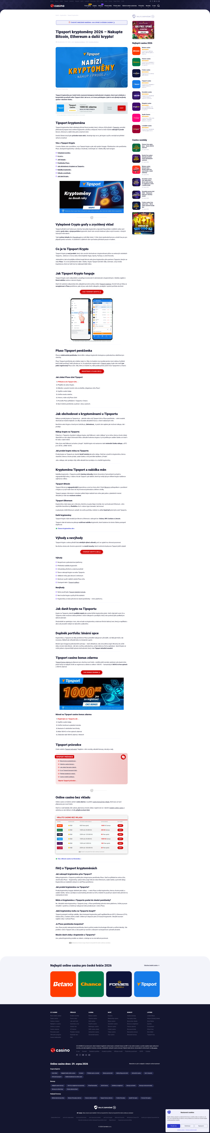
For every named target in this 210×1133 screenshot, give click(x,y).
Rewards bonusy (132, 1034)
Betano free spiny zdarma (74, 1098)
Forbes (61, 1)
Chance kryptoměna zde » (66, 528)
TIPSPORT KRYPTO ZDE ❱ (92, 552)
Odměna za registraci (117, 1085)
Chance (56, 1)
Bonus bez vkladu (132, 1021)
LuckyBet (87, 1)
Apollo (82, 1)
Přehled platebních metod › (68, 773)
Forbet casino (112, 1029)
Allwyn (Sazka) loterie (153, 1018)
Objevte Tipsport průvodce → (67, 780)
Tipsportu (116, 127)
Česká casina (54, 1018)
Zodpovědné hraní (55, 1117)
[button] (206, 1112)
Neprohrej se (112, 1120)
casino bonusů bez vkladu (101, 802)
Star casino (111, 1034)
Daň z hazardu (148, 1073)
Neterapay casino (94, 1026)
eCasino (81, 1073)
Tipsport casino (72, 106)
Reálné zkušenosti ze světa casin (73, 1076)
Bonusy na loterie (131, 1085)
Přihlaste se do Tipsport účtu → (68, 382)
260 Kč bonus (104, 1085)
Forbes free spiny (120, 1098)
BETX (98, 1)
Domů (57, 15)
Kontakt (84, 1051)
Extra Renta (150, 1021)
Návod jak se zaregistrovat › (68, 761)
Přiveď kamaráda (92, 1085)
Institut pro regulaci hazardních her (150, 1117)
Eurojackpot (150, 1026)
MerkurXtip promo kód (122, 1073)
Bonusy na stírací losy (57, 1089)
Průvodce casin (54, 1032)
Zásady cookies (181, 1129)
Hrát (63, 987)
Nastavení (201, 1126)
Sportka (149, 1024)
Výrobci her (73, 1026)
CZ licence (73, 1029)
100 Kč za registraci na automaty (75, 1085)
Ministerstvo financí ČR (133, 1117)
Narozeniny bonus (132, 1032)
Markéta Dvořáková (80, 42)
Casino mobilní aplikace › (67, 777)
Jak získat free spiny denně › (68, 767)
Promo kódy (108, 5)
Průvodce (141, 5)
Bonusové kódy (131, 1029)
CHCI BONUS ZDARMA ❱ (91, 672)
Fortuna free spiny (146, 1098)
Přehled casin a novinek (93, 1073)
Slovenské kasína (94, 1034)
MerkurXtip (92, 1)
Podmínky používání (131, 1051)
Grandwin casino (113, 1024)
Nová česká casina (55, 1016)
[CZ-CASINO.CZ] (57, 5)
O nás (154, 5)
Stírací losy (150, 1029)
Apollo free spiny (133, 1098)
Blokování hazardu (119, 1117)
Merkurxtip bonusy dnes (58, 1098)
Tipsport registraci (105, 284)
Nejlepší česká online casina (68, 1073)
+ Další (122, 1)
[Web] (156, 1)
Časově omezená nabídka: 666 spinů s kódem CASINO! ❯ (93, 22)
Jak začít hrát (74, 1021)
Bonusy (100, 5)
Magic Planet (117, 1)
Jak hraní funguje (107, 1117)
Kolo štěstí (150, 1032)
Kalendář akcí (74, 1034)
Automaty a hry (74, 1024)
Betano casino (93, 1016)
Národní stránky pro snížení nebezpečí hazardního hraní (92, 1120)
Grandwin (71, 1)
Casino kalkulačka (55, 1037)
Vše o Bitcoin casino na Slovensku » (69, 859)
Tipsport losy (151, 1034)
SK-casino (154, 1048)
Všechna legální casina (151, 965)
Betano (52, 1)
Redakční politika (94, 1051)
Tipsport (66, 1)
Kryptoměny (63, 15)
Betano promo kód (107, 1073)
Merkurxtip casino (113, 1018)
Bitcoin (107, 487)
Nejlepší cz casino (55, 1024)
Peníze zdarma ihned (72, 1089)
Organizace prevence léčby (125, 1120)
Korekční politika (106, 1051)
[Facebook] (150, 1)
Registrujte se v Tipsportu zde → (68, 719)
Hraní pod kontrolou (81, 1117)
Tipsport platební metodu (77, 592)
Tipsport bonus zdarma (63, 662)
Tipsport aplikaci (73, 582)
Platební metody (75, 1032)
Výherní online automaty (129, 5)
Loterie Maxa (151, 1016)
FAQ (71, 1037)
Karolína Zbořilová (93, 42)
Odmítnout (187, 1126)
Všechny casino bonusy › (67, 764)
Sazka (106, 1)
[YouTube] (154, 1)
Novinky (148, 5)
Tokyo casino (112, 1032)
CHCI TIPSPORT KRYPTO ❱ (91, 292)
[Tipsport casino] (60, 111)
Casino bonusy (131, 1016)
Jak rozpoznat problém (95, 1117)
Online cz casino (55, 1026)
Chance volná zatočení (91, 1098)
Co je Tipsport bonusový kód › (68, 770)
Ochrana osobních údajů (191, 1129)
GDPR (141, 1051)
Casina (95, 5)
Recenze (109, 107)
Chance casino (106, 363)
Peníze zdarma (131, 1026)
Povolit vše (174, 1126)
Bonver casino (112, 1026)
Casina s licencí (54, 1021)
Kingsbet (77, 1)
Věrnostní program (55, 1034)
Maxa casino (111, 1021)
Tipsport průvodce (71, 749)
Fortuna (110, 1)
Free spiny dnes (131, 1018)
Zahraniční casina (94, 1032)
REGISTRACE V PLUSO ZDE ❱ (91, 371)
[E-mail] (159, 1)
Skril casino (92, 1021)
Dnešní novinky (74, 1016)
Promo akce (117, 5)
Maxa (102, 1)
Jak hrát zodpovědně (68, 1117)
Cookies (148, 1051)
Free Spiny (87, 5)
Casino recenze (54, 1029)
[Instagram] (152, 1)
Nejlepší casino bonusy (57, 1085)
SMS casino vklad (94, 1029)
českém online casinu (116, 808)
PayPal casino (93, 1024)
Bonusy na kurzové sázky (145, 1085)
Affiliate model (118, 1051)
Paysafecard (77, 237)
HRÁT (122, 108)
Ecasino (110, 1016)
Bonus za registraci (132, 1024)
